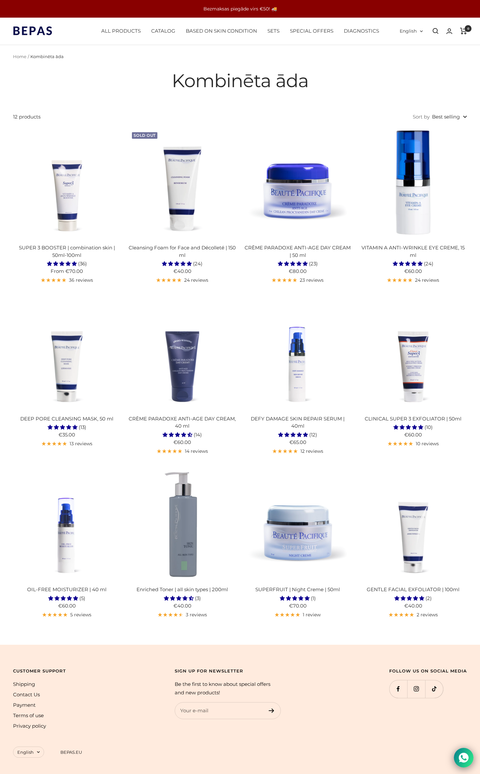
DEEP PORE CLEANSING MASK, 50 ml (66, 419)
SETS (273, 31)
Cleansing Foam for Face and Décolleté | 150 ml (182, 251)
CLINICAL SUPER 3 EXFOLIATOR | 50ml (413, 419)
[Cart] (463, 31)
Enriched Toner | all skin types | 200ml (182, 589)
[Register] (271, 710)
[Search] (436, 31)
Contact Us (26, 694)
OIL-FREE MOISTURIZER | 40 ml (66, 589)
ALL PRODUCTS (121, 31)
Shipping (24, 684)
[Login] (449, 31)
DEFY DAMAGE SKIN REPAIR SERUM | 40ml (297, 422)
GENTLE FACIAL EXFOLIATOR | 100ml (413, 589)
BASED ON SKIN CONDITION (221, 31)
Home (19, 56)
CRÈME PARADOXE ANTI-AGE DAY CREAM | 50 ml (298, 251)
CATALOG (163, 31)
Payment (24, 705)
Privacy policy (29, 726)
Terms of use (28, 715)
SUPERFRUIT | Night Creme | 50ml (297, 589)
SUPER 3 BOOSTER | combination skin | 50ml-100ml (67, 251)
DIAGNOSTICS (361, 31)
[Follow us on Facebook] (398, 689)
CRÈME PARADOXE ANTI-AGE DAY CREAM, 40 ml (182, 422)
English (408, 31)
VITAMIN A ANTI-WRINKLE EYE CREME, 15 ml (413, 251)
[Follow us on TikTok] (434, 689)
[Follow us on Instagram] (416, 689)
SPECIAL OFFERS (311, 31)
